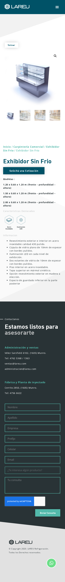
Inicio (7, 146)
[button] (57, 7)
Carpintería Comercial (28, 146)
